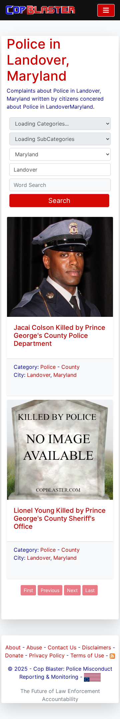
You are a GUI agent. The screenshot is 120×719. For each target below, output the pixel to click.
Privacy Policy (47, 655)
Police (48, 366)
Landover (38, 374)
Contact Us (62, 647)
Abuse (34, 647)
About (13, 647)
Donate (14, 655)
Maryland (65, 374)
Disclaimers (96, 647)
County (70, 366)
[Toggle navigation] (106, 10)
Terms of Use (87, 655)
